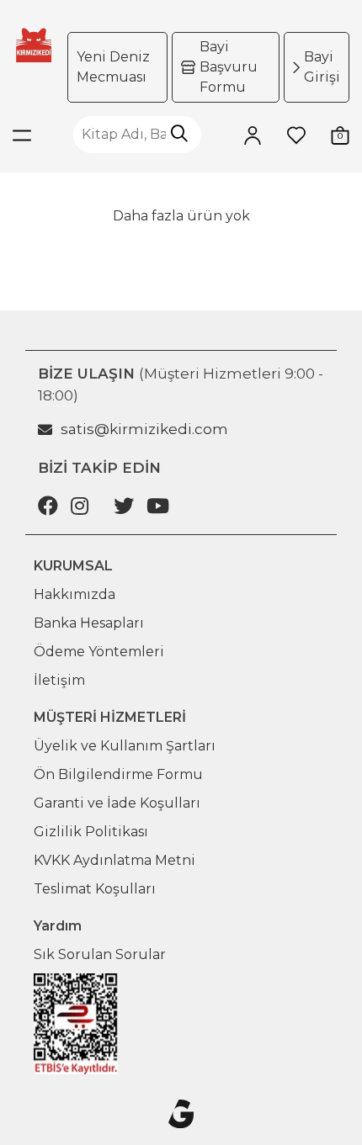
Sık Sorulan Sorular (100, 954)
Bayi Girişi (322, 67)
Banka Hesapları (89, 623)
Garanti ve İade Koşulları (117, 803)
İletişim (59, 680)
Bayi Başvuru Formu (229, 67)
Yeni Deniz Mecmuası (113, 67)
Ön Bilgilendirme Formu (118, 774)
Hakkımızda (74, 594)
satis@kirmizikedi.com (144, 429)
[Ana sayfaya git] (34, 45)
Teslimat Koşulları (95, 889)
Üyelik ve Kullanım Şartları (125, 746)
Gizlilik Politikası (91, 832)
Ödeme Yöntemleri (99, 652)
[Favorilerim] (296, 135)
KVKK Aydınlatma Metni (114, 860)
